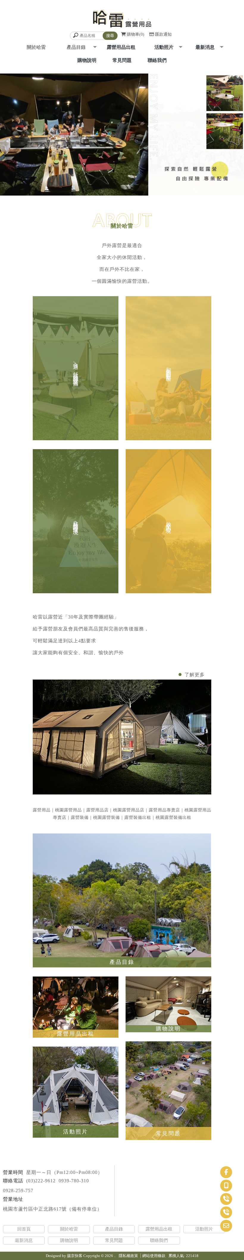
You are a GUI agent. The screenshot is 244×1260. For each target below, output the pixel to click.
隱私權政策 (128, 1255)
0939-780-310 (74, 1180)
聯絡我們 (157, 60)
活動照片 (163, 47)
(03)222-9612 (41, 1180)
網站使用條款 (153, 1255)
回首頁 (24, 1229)
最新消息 (205, 47)
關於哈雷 (69, 1229)
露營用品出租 (121, 47)
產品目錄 (114, 1229)
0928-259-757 (18, 1190)
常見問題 (122, 60)
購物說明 (86, 60)
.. (115, 1255)
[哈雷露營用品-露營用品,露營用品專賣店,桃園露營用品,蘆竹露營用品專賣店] (122, 19)
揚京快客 (74, 1255)
